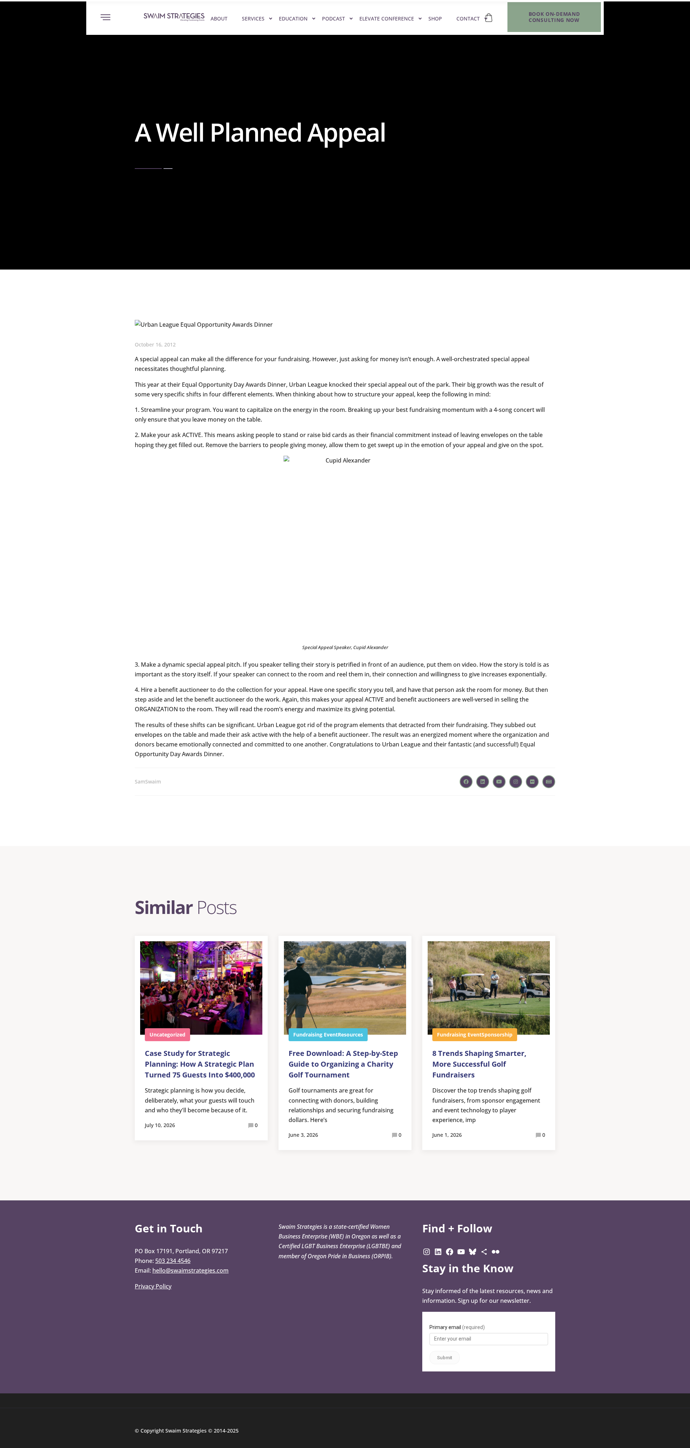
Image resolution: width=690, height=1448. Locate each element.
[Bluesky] (472, 1251)
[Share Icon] (484, 1251)
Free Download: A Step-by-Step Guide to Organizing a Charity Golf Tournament (343, 1064)
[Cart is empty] (488, 17)
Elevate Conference (386, 18)
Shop (435, 18)
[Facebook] (449, 1251)
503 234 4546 (172, 1261)
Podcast (333, 18)
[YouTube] (461, 1251)
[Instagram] (426, 1251)
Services (253, 18)
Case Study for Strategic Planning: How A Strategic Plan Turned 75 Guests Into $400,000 (200, 1064)
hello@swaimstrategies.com (190, 1270)
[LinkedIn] (438, 1251)
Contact (468, 18)
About (219, 18)
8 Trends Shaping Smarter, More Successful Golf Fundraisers (479, 1064)
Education (293, 18)
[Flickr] (495, 1251)
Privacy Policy (153, 1286)
